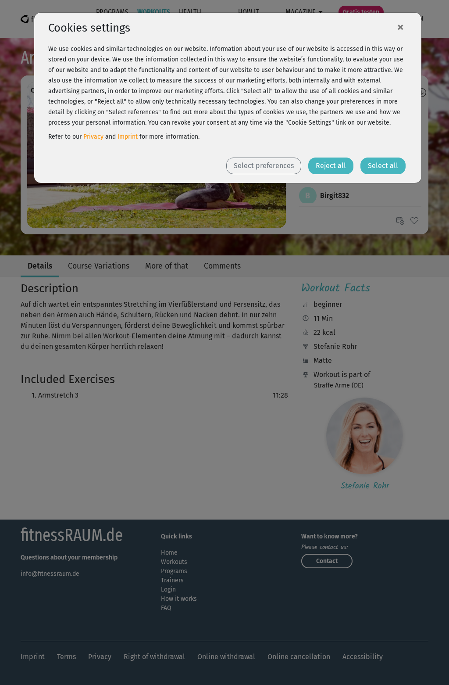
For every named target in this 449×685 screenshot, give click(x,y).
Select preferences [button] (264, 165)
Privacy (93, 136)
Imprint (128, 136)
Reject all (331, 165)
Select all (383, 165)
